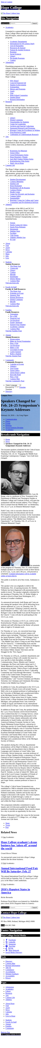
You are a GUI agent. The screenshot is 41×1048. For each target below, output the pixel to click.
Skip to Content (6, 2)
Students (8, 262)
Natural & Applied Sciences (20, 50)
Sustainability (15, 198)
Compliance (9, 970)
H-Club (12, 239)
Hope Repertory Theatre (19, 157)
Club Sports (14, 235)
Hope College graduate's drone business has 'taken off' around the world (19, 845)
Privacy (8, 978)
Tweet (7, 825)
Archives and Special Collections (22, 126)
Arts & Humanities (17, 46)
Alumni (8, 335)
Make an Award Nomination (20, 341)
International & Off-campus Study (22, 44)
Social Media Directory (13, 952)
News (7, 250)
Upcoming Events (16, 350)
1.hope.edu (14, 268)
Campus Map (15, 281)
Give (7, 258)
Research (8, 102)
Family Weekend (16, 322)
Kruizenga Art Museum (18, 151)
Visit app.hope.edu (12, 283)
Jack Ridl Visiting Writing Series (21, 159)
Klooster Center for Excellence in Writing (25, 130)
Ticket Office (14, 153)
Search (34, 23)
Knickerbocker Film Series (19, 161)
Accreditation (10, 972)
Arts (7, 137)
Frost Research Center (18, 132)
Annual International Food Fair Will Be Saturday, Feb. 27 (19, 870)
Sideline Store (15, 231)
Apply (12, 91)
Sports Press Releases (18, 227)
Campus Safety (15, 196)
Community (9, 360)
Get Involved (14, 320)
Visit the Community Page (14, 381)
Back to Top (5, 1032)
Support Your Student (18, 325)
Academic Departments (18, 42)
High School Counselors (19, 95)
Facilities (13, 233)
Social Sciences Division (14, 428)
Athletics (8, 204)
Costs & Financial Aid (18, 83)
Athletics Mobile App (18, 237)
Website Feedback (12, 974)
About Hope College (17, 373)
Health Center (15, 192)
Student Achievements (18, 85)
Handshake (14, 277)
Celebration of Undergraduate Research (24, 134)
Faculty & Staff (11, 287)
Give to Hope (10, 1016)
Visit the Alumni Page (13, 356)
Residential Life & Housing (20, 188)
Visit (11, 93)
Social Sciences (15, 54)
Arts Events (14, 368)
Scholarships (14, 87)
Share (7, 823)
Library (12, 56)
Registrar (13, 52)
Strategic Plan (15, 295)
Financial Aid (15, 318)
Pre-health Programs (17, 58)
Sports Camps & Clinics (18, 225)
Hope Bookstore (16, 186)
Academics (9, 27)
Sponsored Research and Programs (22, 128)
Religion (8, 426)
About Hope (9, 1004)
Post (7, 827)
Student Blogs (15, 97)
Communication (11, 419)
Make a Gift (14, 348)
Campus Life (10, 165)
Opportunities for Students (19, 122)
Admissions (9, 62)
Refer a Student (15, 354)
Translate (22, 387)
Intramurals (14, 229)
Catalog (13, 60)
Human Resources (16, 297)
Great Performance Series (19, 155)
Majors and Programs (17, 89)
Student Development (18, 179)
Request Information (17, 99)
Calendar (8, 252)
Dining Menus (15, 279)
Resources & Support (17, 48)
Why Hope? (14, 81)
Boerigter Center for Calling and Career (24, 200)
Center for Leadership (18, 124)
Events (7, 423)
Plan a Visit (14, 343)
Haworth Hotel (15, 375)
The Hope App (15, 266)
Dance (7, 421)
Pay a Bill (13, 316)
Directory (8, 391)
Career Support (15, 352)
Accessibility (10, 976)
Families (8, 310)
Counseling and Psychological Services (24, 202)
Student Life (14, 184)
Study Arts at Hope (17, 163)
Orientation (14, 314)
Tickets (12, 223)
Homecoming (15, 339)
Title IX (8, 968)
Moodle (13, 275)
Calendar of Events (17, 364)
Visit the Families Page (13, 331)
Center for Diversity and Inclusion (22, 194)
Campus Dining (15, 190)
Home (7, 439)
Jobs (7, 256)
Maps (7, 254)
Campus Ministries (16, 182)
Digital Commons (16, 120)
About (7, 243)
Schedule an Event (16, 293)
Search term (5, 23)
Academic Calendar (17, 327)
